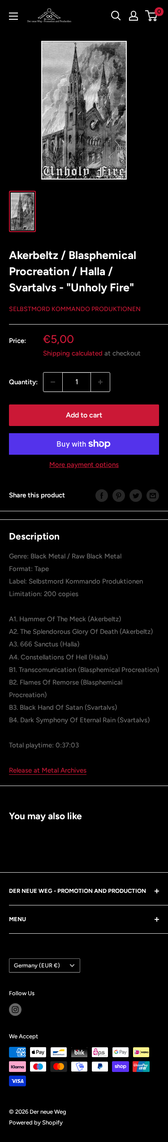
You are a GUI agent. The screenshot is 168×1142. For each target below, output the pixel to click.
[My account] (133, 16)
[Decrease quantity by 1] (52, 382)
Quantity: (23, 382)
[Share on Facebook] (101, 495)
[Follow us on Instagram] (15, 1009)
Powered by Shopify (36, 1122)
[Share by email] (152, 495)
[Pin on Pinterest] (118, 495)
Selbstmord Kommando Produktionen (75, 309)
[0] (151, 15)
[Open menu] (13, 16)
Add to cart (84, 415)
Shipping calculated (73, 353)
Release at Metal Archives (47, 770)
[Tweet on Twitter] (135, 495)
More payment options (84, 465)
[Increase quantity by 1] (100, 382)
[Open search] (116, 16)
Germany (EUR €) (37, 965)
